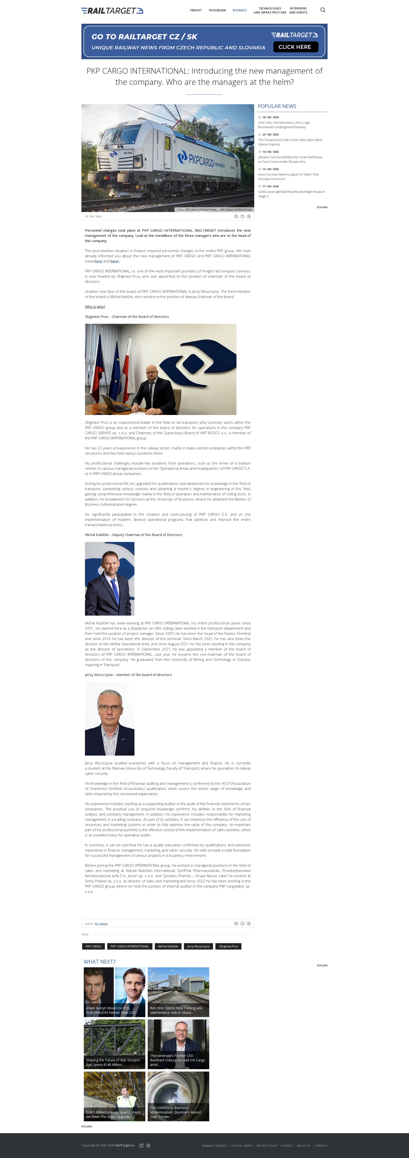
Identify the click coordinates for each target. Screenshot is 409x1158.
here (98, 261)
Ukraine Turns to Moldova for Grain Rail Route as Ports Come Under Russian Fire (290, 159)
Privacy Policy (267, 1145)
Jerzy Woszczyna (198, 946)
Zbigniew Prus (228, 946)
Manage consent (214, 1145)
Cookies (286, 1145)
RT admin (101, 923)
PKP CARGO (93, 946)
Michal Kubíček (168, 946)
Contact (321, 1145)
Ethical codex (241, 1145)
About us (303, 1145)
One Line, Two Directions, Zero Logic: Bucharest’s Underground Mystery (284, 124)
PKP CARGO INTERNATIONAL (130, 946)
